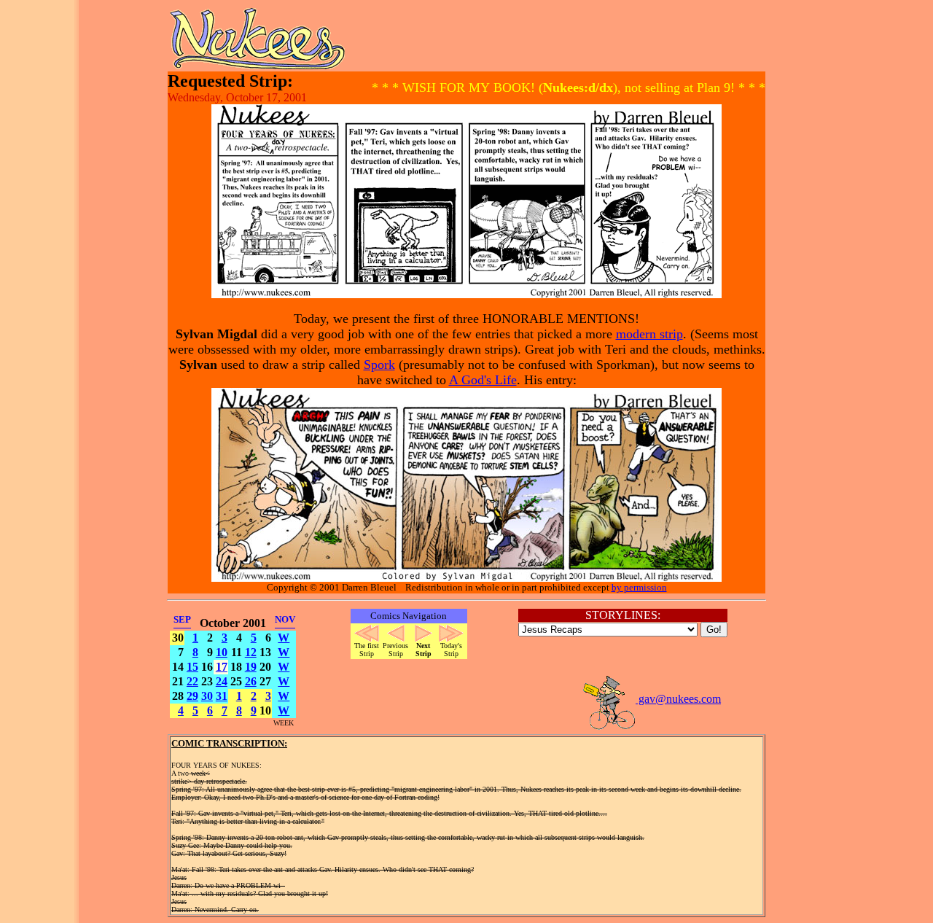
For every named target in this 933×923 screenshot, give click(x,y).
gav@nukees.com (678, 699)
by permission (639, 587)
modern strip (649, 334)
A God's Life (483, 380)
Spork (379, 364)
